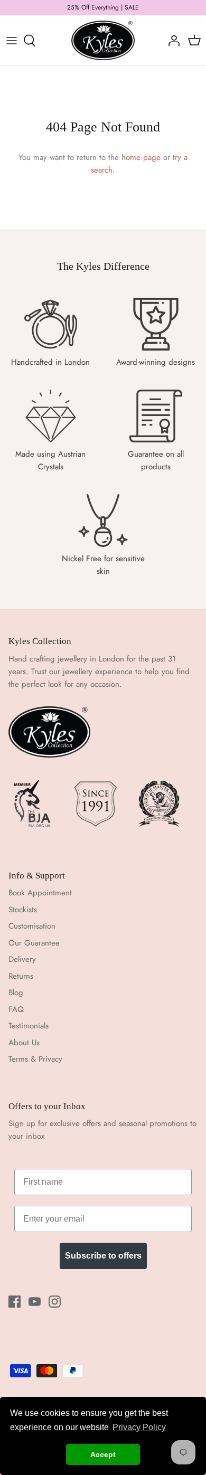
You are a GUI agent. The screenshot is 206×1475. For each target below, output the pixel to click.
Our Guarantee (34, 943)
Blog (15, 992)
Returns (20, 976)
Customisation (31, 926)
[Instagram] (55, 1302)
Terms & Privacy (35, 1059)
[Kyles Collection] (103, 41)
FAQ (16, 1009)
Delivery (22, 959)
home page (141, 157)
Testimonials (28, 1026)
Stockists (22, 909)
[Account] (171, 40)
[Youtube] (35, 1302)
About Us (24, 1042)
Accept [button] (103, 1454)
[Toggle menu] (11, 40)
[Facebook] (14, 1302)
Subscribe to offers (103, 1255)
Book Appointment (40, 893)
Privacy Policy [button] (139, 1427)
